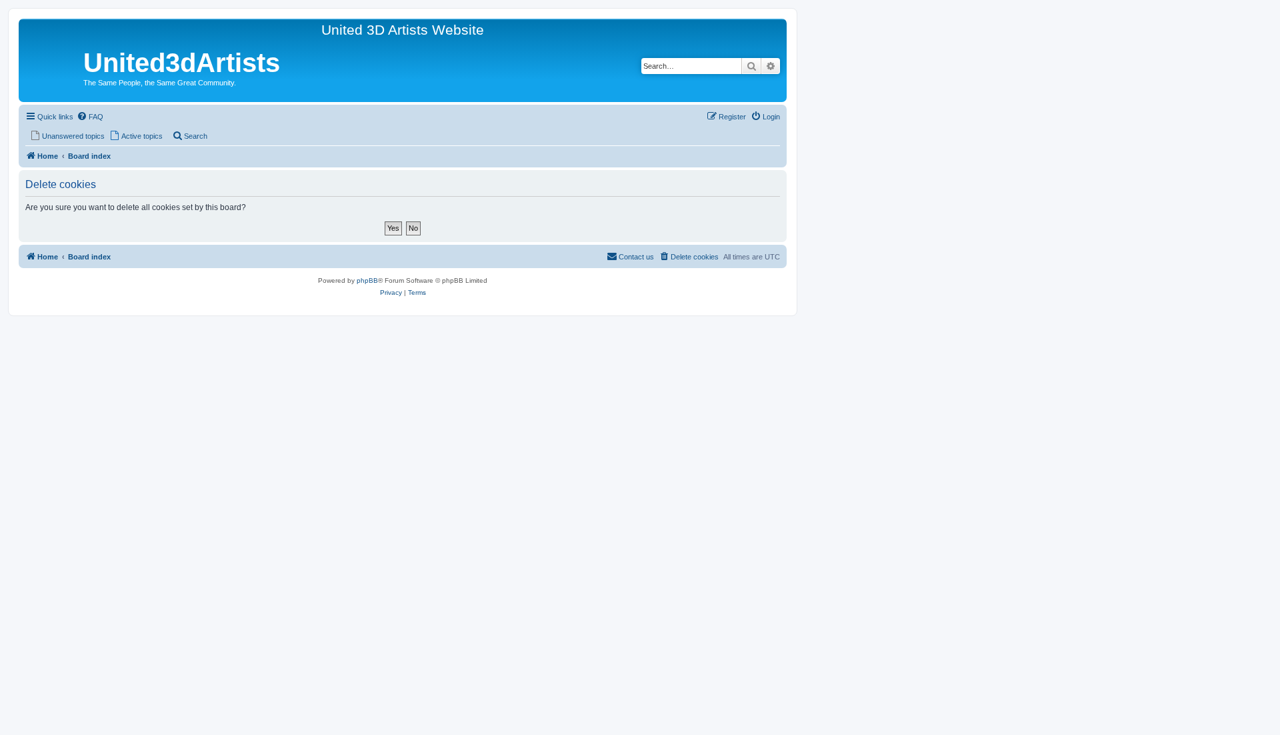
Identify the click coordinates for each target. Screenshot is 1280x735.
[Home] (52, 65)
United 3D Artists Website (402, 29)
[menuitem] (90, 117)
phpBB (367, 280)
